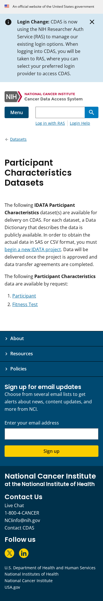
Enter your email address (32, 423)
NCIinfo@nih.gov (22, 520)
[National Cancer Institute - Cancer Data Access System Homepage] (51, 96)
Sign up (51, 451)
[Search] (91, 112)
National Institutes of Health (32, 574)
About (17, 338)
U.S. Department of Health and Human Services (50, 567)
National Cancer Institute (29, 580)
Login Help (80, 123)
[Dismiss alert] (92, 22)
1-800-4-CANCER (22, 513)
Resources (21, 353)
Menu (16, 112)
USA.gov (12, 587)
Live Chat (14, 505)
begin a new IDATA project (33, 249)
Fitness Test (25, 304)
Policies (18, 369)
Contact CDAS (19, 528)
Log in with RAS (50, 123)
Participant (24, 296)
